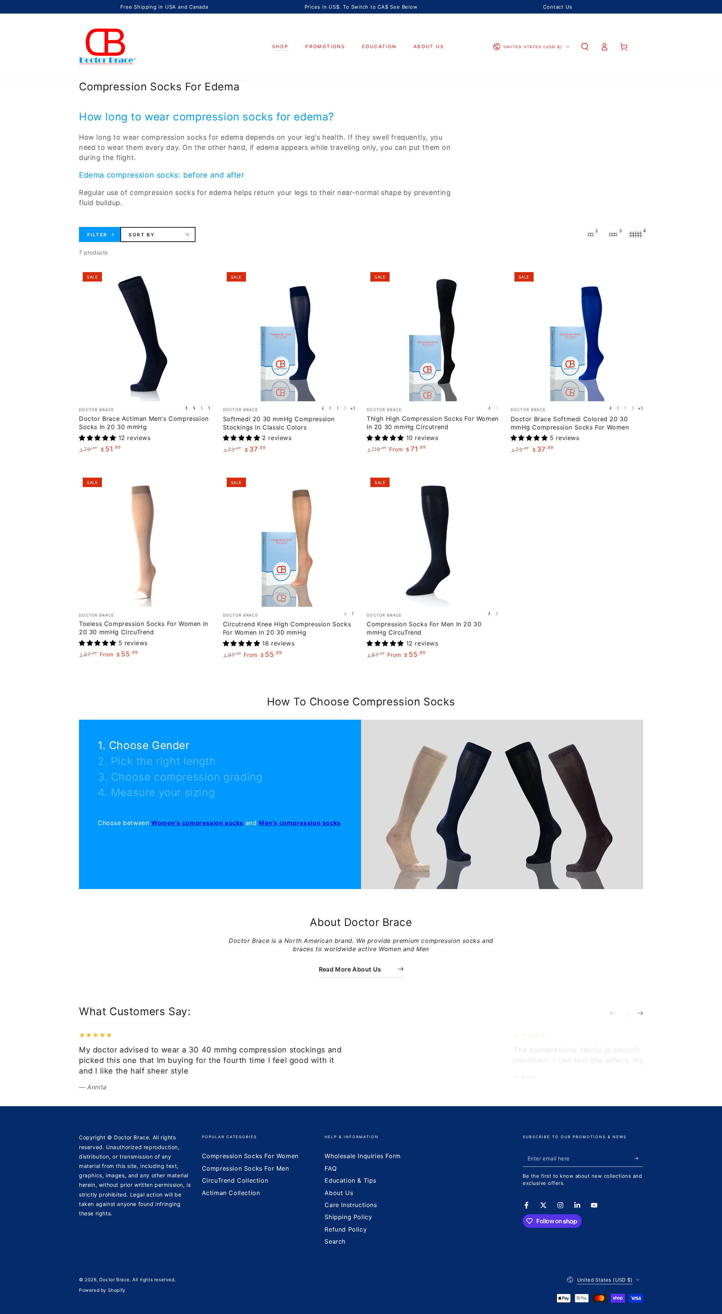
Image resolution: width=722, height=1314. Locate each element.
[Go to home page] (107, 46)
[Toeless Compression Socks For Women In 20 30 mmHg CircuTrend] (145, 540)
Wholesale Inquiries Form (362, 1156)
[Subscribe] (638, 1158)
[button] (585, 46)
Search (335, 1241)
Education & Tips (350, 1180)
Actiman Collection (231, 1193)
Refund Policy (346, 1229)
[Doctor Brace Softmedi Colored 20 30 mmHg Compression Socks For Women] (577, 334)
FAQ (331, 1168)
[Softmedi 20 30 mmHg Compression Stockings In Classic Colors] (289, 334)
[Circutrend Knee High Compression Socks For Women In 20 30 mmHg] (289, 540)
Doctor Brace (114, 1279)
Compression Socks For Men (245, 1168)
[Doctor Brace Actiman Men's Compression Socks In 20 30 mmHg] (145, 334)
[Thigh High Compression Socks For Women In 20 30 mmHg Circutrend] (433, 334)
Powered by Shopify (102, 1290)
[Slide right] (634, 1014)
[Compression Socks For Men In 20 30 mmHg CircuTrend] (433, 540)
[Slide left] (618, 1014)
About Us (339, 1193)
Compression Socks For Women (250, 1156)
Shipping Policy (348, 1217)
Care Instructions (351, 1205)
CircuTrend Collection (235, 1180)
